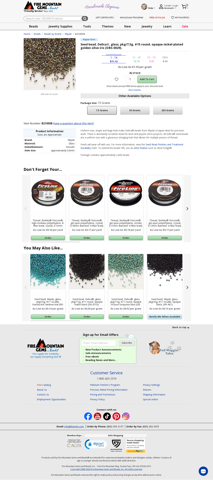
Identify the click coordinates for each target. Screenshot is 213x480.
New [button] (127, 26)
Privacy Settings (151, 384)
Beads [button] (33, 26)
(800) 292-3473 (151, 426)
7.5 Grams (102, 110)
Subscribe (127, 342)
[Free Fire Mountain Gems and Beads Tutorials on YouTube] (98, 416)
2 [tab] (83, 243)
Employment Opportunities (51, 399)
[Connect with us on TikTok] (107, 416)
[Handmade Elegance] (102, 6)
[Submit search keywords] (85, 18)
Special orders (150, 399)
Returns (147, 389)
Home (27, 33)
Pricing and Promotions (102, 394)
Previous (25, 208)
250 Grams (168, 110)
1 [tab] (32, 243)
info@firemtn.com (74, 426)
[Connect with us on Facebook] (88, 416)
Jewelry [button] (147, 26)
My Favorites (182, 17)
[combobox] (56, 18)
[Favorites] (117, 79)
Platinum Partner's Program (105, 384)
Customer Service (106, 372)
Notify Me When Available (164, 316)
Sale (185, 26)
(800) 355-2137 (115, 426)
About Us (42, 389)
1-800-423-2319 (106, 378)
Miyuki (68, 33)
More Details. (135, 90)
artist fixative (141, 148)
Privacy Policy (97, 399)
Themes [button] (107, 26)
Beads (37, 33)
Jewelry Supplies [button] (60, 26)
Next (187, 208)
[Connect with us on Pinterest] (116, 416)
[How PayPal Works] (135, 446)
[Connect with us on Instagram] (126, 416)
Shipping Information (154, 394)
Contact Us (43, 394)
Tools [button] (87, 26)
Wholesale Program (131, 17)
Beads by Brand (52, 33)
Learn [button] (167, 26)
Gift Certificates (105, 17)
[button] (96, 444)
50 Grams (134, 110)
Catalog (44, 384)
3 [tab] (134, 243)
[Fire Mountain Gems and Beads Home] (43, 6)
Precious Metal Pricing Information (108, 389)
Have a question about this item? (73, 123)
